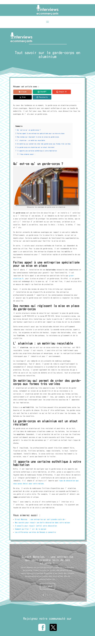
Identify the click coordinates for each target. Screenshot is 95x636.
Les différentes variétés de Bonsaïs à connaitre (35, 532)
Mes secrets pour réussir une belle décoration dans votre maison (42, 522)
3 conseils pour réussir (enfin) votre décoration (36, 526)
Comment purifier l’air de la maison (30, 529)
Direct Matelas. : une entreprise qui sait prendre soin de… (40, 519)
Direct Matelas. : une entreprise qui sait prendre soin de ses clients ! (47, 560)
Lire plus (47, 586)
